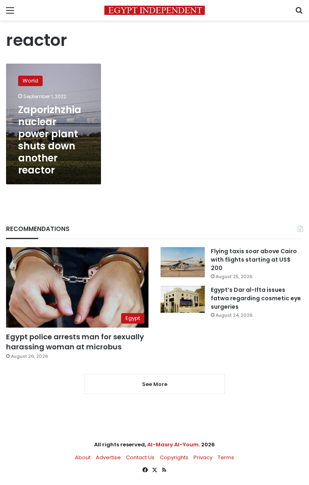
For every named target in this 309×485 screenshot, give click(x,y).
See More (154, 384)
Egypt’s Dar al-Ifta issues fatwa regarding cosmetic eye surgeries (256, 298)
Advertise (108, 457)
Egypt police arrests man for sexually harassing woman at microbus (75, 342)
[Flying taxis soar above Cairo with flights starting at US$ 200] (183, 262)
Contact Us (140, 457)
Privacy (203, 457)
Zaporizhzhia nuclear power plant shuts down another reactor (49, 140)
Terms (226, 457)
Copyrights (174, 457)
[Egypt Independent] (154, 10)
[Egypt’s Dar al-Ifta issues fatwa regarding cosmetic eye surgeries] (183, 299)
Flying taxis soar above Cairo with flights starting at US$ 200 (254, 259)
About (83, 457)
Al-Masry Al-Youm (173, 444)
